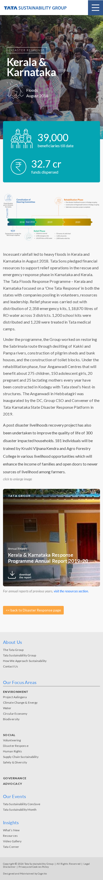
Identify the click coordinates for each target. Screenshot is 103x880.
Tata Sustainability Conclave (21, 804)
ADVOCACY (12, 784)
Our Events (14, 796)
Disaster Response (15, 746)
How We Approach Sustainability (24, 661)
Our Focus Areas (20, 682)
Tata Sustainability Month (20, 809)
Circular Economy (15, 713)
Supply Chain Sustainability (20, 757)
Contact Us (10, 666)
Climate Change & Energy (20, 702)
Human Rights (12, 751)
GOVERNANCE (14, 778)
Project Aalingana (15, 697)
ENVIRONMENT (15, 692)
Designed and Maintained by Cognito (25, 873)
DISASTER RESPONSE (27, 50)
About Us (12, 642)
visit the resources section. (71, 591)
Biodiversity (11, 719)
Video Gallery (12, 841)
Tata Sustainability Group (19, 655)
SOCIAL (9, 735)
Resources (10, 836)
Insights (11, 822)
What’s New (11, 830)
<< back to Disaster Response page (33, 610)
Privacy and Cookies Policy (33, 866)
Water (7, 708)
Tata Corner (11, 847)
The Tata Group (13, 650)
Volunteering (12, 740)
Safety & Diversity (15, 762)
